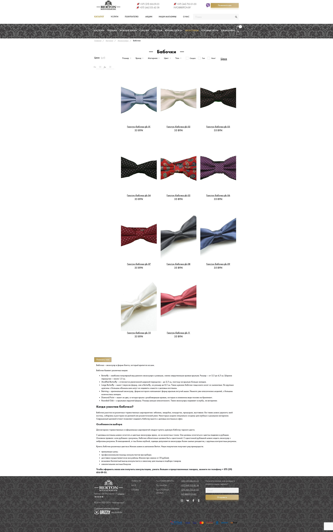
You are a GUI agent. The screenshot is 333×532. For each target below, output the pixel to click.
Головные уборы (209, 30)
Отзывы (135, 489)
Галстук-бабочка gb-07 (139, 263)
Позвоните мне (224, 5)
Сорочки (144, 30)
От (95, 67)
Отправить (222, 497)
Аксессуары (191, 30)
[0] (237, 28)
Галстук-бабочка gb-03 (218, 126)
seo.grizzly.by (116, 512)
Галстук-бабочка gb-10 (139, 332)
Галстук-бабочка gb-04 (139, 195)
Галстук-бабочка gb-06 (218, 195)
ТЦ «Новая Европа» (165, 481)
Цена (224, 59)
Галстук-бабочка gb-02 (178, 126)
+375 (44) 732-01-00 (186, 3)
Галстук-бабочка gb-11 (178, 332)
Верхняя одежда (173, 30)
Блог (133, 485)
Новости (136, 481)
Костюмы (99, 30)
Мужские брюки (128, 30)
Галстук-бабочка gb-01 (139, 126)
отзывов (121, 493)
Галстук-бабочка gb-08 (178, 263)
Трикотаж (157, 30)
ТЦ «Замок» (161, 485)
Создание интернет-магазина (106, 508)
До (105, 67)
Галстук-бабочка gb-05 (178, 195)
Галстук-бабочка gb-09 (218, 263)
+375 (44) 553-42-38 (149, 7)
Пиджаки (112, 30)
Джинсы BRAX (228, 30)
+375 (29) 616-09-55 (149, 3)
